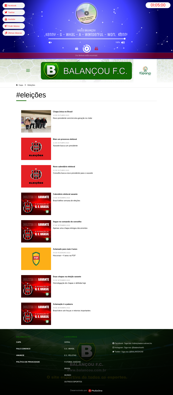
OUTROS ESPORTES (73, 382)
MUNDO (67, 375)
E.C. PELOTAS (70, 355)
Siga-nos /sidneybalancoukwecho (138, 343)
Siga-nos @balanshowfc (134, 348)
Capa (20, 85)
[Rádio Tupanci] (145, 70)
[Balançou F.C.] (86, 71)
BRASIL (67, 368)
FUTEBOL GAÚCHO (72, 362)
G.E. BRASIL (69, 349)
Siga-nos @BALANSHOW (132, 352)
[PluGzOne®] (95, 390)
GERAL (67, 342)
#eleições (31, 85)
